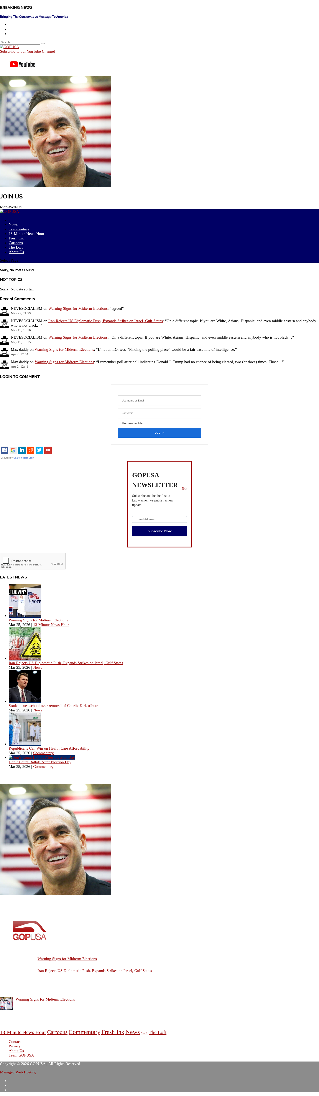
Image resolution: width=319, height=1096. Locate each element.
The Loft (157, 1032)
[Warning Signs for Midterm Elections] (25, 615)
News (37, 667)
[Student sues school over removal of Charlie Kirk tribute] (25, 701)
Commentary (43, 753)
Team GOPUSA (21, 1055)
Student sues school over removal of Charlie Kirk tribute (53, 705)
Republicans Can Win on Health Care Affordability (49, 748)
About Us (16, 252)
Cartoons (57, 1032)
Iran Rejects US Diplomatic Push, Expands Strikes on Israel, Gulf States (105, 321)
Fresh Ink (112, 1032)
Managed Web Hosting (18, 1072)
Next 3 (144, 1033)
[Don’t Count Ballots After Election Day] (42, 757)
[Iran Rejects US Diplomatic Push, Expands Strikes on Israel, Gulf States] (25, 658)
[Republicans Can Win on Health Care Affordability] (25, 744)
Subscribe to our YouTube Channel (27, 51)
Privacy (15, 1046)
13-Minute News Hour (26, 233)
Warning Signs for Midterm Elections (78, 308)
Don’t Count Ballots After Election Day (40, 762)
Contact (15, 1041)
